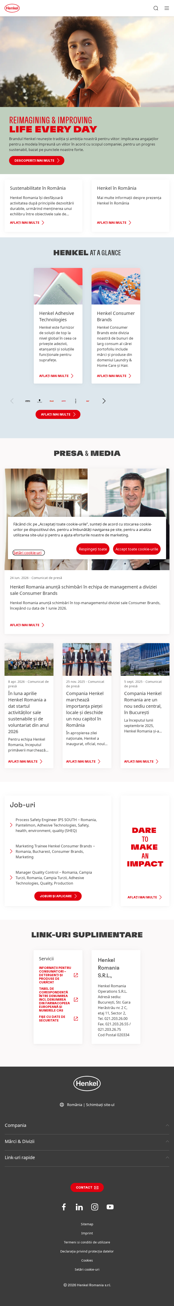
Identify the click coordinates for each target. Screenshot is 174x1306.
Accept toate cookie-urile (137, 549)
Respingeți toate (93, 549)
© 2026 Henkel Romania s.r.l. (87, 1285)
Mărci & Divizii (19, 1141)
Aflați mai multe (24, 222)
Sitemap (87, 1224)
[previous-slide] (12, 401)
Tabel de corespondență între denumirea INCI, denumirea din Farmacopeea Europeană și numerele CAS (54, 999)
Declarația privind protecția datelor (87, 1251)
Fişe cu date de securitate (52, 1018)
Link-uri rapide (20, 1157)
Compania (15, 1125)
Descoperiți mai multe (34, 160)
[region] (87, 538)
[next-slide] (104, 401)
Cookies (87, 1260)
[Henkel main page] (12, 8)
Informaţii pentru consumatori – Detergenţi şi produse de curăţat (55, 975)
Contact (84, 1187)
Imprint (87, 1233)
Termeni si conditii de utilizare (87, 1242)
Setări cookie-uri (87, 1269)
